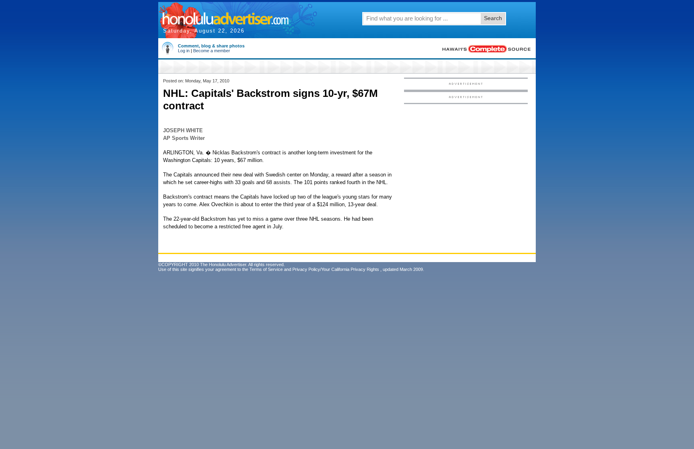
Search (493, 18)
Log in (184, 50)
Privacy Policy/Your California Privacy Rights (335, 269)
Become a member (211, 50)
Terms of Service (266, 269)
